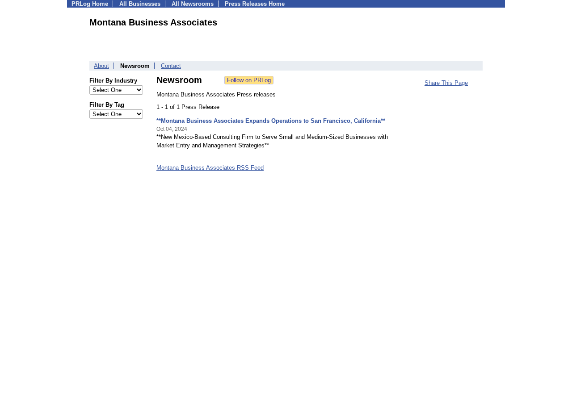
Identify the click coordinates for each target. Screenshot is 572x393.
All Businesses (139, 3)
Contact (171, 66)
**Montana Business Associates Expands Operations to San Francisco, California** (270, 120)
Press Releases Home (255, 3)
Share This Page (446, 82)
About (101, 66)
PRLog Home (90, 3)
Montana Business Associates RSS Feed (210, 167)
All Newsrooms (193, 3)
